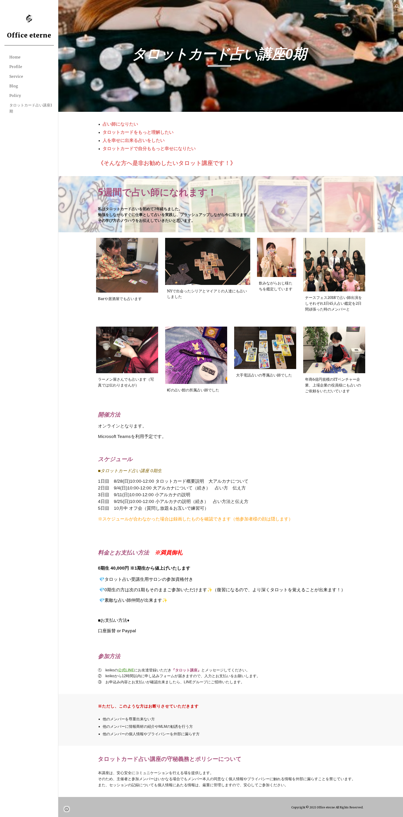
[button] (397, 6)
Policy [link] (15, 95)
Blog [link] (13, 86)
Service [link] (16, 76)
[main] (219, 56)
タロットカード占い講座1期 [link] (30, 108)
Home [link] (15, 57)
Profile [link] (15, 66)
